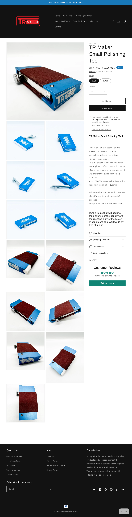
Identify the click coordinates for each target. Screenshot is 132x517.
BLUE (94, 81)
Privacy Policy (52, 461)
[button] (113, 21)
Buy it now (107, 108)
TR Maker (62, 511)
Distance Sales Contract (56, 465)
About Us (50, 456)
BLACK (105, 81)
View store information (101, 129)
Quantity (92, 86)
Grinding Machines (14, 456)
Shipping (92, 71)
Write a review (107, 283)
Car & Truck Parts (13, 461)
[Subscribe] (50, 489)
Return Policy (52, 470)
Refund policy (12, 474)
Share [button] (94, 260)
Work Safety (11, 465)
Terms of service (13, 470)
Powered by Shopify (71, 511)
